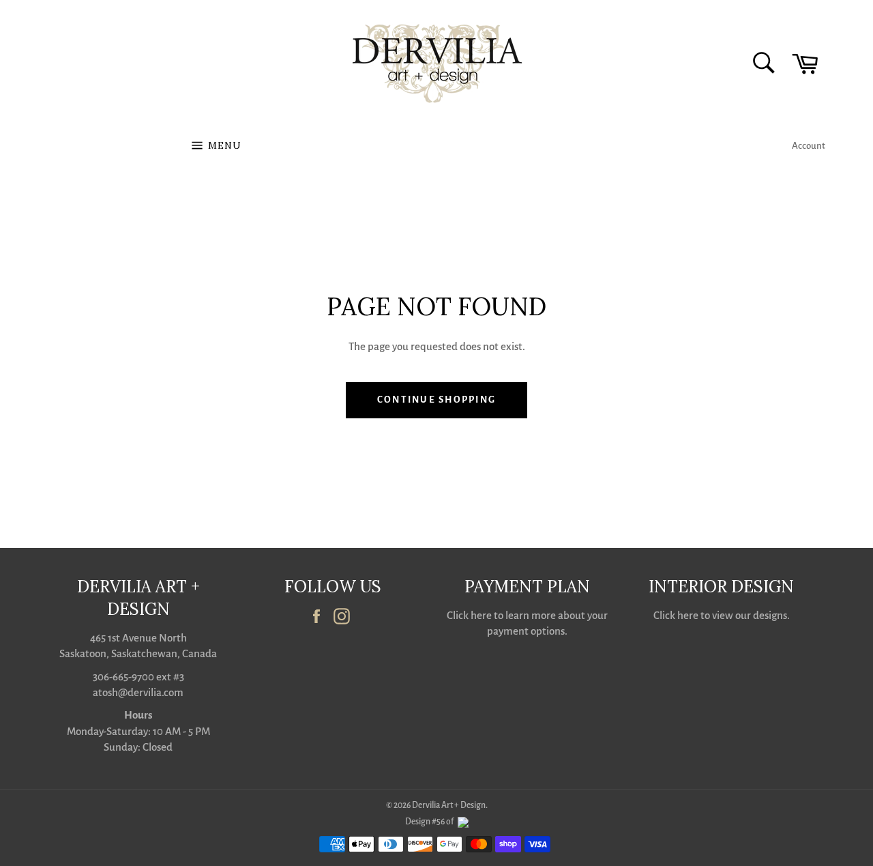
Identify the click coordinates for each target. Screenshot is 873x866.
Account (808, 146)
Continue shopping (436, 399)
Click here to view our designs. (721, 615)
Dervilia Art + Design (449, 805)
